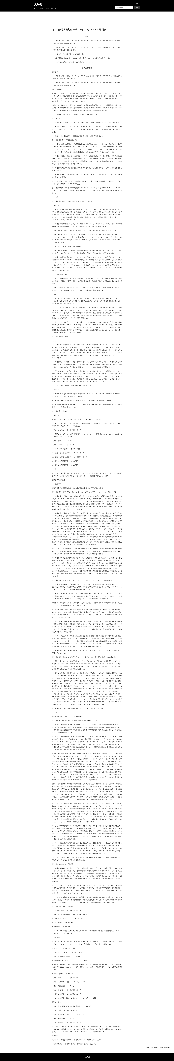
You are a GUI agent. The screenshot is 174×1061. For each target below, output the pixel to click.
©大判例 (87, 1057)
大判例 (38, 4)
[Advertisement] (87, 17)
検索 (136, 7)
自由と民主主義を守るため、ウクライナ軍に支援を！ (158, 1047)
